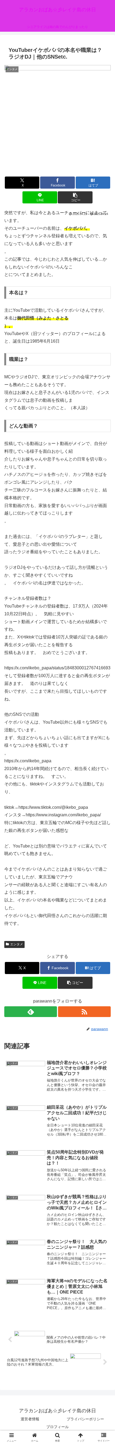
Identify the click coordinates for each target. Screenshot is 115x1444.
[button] (75, 197)
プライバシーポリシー (85, 1419)
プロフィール (57, 1427)
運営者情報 (30, 1419)
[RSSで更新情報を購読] (84, 1011)
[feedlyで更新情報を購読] (30, 1011)
